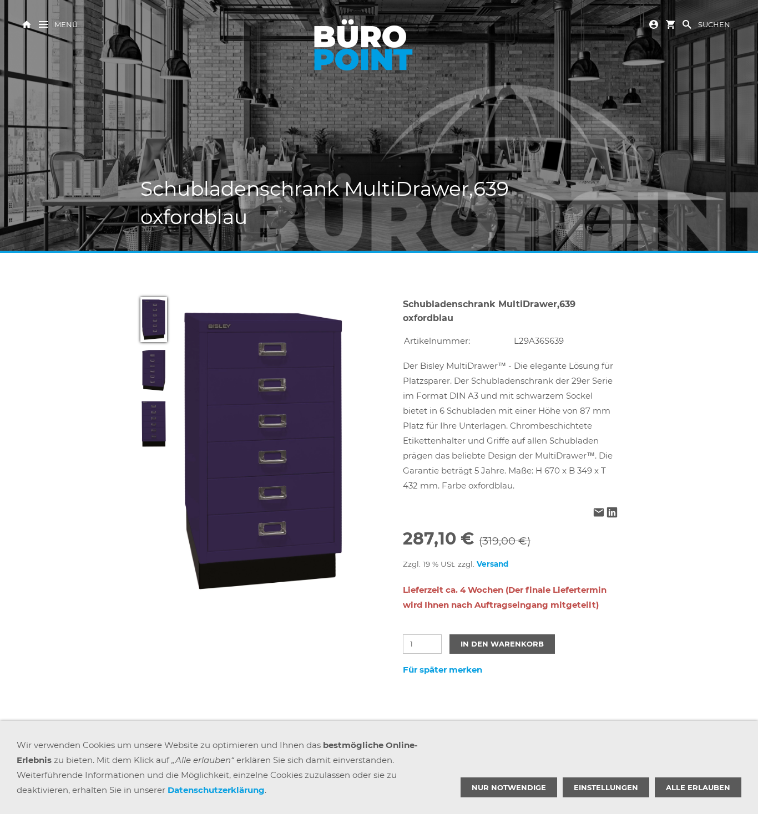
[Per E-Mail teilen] (598, 513)
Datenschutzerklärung (216, 790)
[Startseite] (26, 23)
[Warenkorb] (670, 23)
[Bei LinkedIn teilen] (612, 513)
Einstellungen (606, 787)
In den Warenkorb (502, 643)
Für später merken (442, 669)
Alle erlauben (698, 787)
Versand (492, 563)
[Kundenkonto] (653, 23)
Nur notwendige (509, 787)
